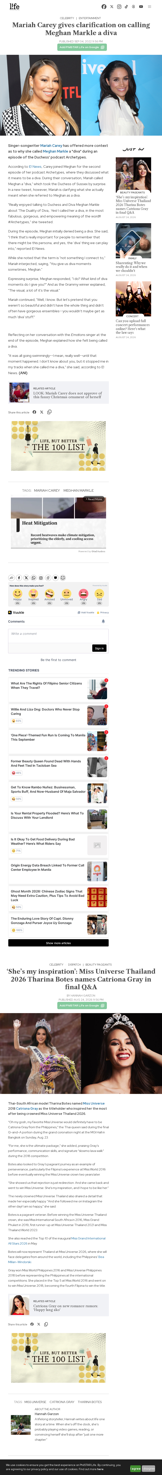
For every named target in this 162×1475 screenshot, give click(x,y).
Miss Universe (94, 1103)
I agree (135, 1469)
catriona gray (62, 1402)
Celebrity (67, 18)
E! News (35, 166)
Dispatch (74, 964)
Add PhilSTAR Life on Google (79, 47)
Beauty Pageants (99, 964)
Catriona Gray (27, 1109)
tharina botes (90, 1402)
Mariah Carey (51, 145)
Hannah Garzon (83, 995)
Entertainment (90, 18)
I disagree (148, 1468)
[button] (149, 6)
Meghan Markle (55, 151)
